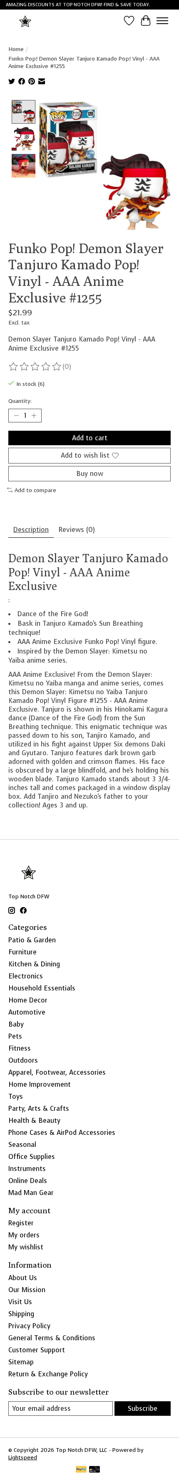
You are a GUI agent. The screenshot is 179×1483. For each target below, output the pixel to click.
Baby (16, 1024)
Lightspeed (22, 1457)
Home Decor (27, 1000)
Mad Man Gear (31, 1192)
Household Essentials (41, 988)
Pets (15, 1036)
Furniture (22, 952)
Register (21, 1223)
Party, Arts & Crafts (38, 1108)
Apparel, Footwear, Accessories (57, 1072)
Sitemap (21, 1362)
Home (16, 49)
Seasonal (22, 1144)
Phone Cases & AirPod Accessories (61, 1132)
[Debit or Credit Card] (94, 1470)
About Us (22, 1277)
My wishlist (25, 1247)
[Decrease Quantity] (16, 415)
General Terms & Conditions (51, 1338)
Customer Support (36, 1350)
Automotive (26, 1012)
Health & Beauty (34, 1120)
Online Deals (27, 1180)
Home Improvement (39, 1084)
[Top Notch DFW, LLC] (25, 20)
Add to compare (35, 490)
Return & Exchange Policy (48, 1374)
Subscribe (142, 1408)
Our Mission (26, 1289)
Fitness (19, 1048)
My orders (24, 1235)
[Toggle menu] (162, 20)
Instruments (27, 1168)
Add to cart (89, 438)
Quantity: (20, 401)
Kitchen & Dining (34, 964)
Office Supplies (31, 1156)
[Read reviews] (35, 367)
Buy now (89, 473)
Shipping (21, 1314)
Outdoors (23, 1060)
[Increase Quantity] (33, 415)
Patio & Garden (32, 940)
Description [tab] (31, 529)
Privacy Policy (29, 1326)
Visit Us (20, 1302)
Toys (15, 1096)
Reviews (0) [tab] (77, 529)
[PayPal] (81, 1470)
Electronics (25, 976)
